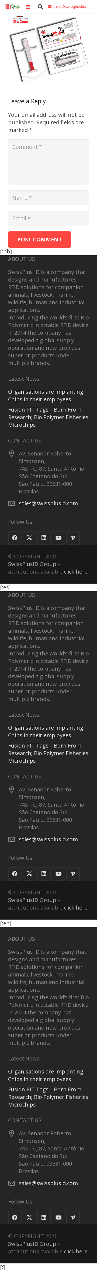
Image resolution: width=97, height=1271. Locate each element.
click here (76, 571)
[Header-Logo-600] (12, 6)
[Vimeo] (73, 538)
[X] (29, 538)
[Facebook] (15, 538)
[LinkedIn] (44, 538)
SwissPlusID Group (32, 564)
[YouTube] (58, 538)
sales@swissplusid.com (48, 503)
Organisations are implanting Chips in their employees (45, 395)
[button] (28, 7)
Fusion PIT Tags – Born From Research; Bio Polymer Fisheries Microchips (48, 417)
